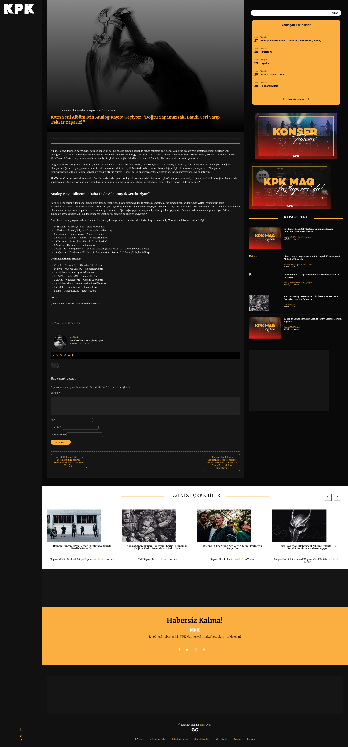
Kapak (91, 110)
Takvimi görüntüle (296, 98)
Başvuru (237, 739)
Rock (229, 559)
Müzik (100, 110)
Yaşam (309, 237)
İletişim (251, 739)
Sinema (309, 265)
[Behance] (61, 355)
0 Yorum (110, 110)
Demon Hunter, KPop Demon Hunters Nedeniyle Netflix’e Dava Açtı (82, 547)
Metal (316, 559)
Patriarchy (266, 52)
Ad (53, 420)
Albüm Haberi (79, 110)
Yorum (55, 392)
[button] (328, 497)
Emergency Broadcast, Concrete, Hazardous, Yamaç (290, 40)
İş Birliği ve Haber (158, 739)
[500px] (65, 355)
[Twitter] (53, 355)
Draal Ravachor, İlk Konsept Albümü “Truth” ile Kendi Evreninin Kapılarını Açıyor (308, 547)
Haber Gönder (221, 739)
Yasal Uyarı (205, 724)
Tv (294, 305)
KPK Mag (139, 739)
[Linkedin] (68, 355)
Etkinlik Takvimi (180, 739)
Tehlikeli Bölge (300, 237)
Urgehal (265, 63)
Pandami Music (269, 86)
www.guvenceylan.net (80, 343)
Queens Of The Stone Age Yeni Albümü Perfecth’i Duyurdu (232, 547)
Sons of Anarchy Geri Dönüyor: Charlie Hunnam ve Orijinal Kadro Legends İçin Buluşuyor (157, 547)
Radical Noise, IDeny (272, 74)
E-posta (56, 427)
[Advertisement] (289, 380)
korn (54, 365)
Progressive (280, 559)
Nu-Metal (64, 110)
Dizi (285, 305)
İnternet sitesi (58, 434)
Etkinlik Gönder (201, 739)
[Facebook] (72, 355)
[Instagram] (57, 355)
